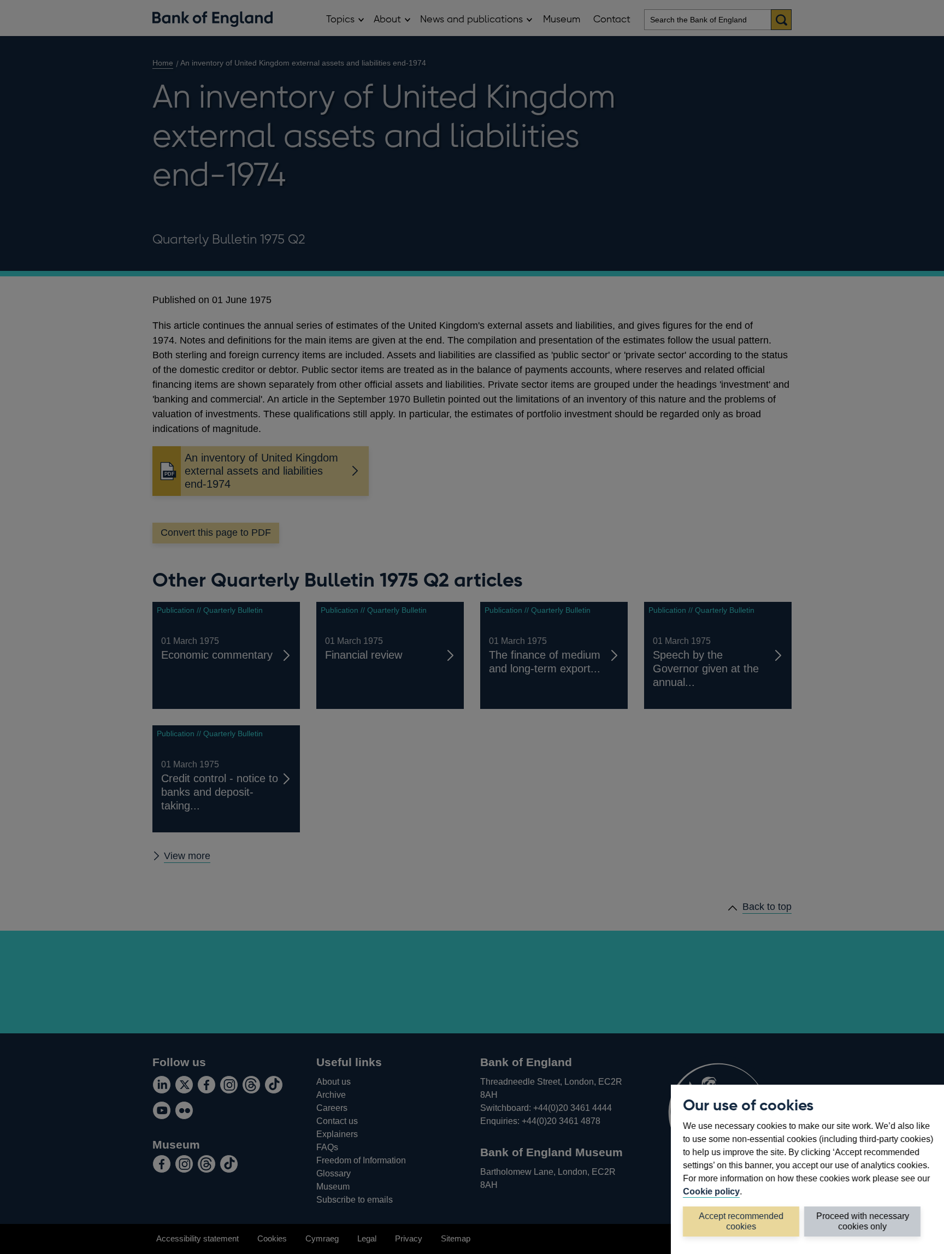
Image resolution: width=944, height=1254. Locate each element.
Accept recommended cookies (741, 1221)
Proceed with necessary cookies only (862, 1221)
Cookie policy (711, 1191)
